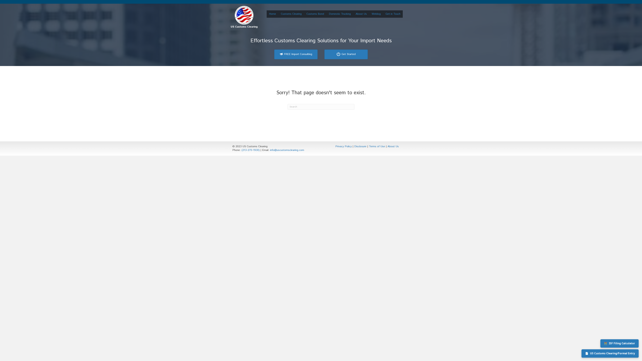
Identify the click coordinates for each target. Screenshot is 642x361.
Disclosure (360, 146)
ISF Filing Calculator (619, 343)
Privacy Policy (343, 146)
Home (272, 14)
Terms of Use (377, 146)
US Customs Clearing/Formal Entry (610, 353)
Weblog (376, 14)
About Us (361, 14)
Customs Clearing (291, 14)
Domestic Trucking (340, 14)
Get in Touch (393, 14)
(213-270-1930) (251, 150)
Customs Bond (315, 14)
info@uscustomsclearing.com (287, 150)
